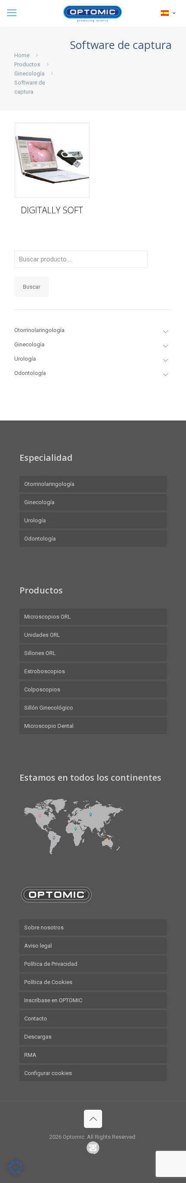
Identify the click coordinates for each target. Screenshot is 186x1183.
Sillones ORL (40, 653)
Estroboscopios (44, 671)
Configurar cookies (48, 1073)
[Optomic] (93, 13)
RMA (30, 1055)
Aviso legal (38, 945)
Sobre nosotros (44, 927)
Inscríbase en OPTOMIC (53, 1000)
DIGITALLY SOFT (52, 210)
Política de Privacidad (50, 964)
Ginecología (29, 73)
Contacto (35, 1018)
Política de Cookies (48, 982)
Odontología (40, 538)
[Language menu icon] (168, 13)
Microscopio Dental (49, 726)
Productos (27, 64)
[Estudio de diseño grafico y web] (93, 1149)
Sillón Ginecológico (48, 707)
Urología (35, 520)
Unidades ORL (42, 635)
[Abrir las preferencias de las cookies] (15, 1172)
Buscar (31, 287)
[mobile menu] (11, 13)
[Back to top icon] (93, 1119)
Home (21, 55)
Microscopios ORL (47, 616)
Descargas (37, 1036)
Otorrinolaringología (49, 484)
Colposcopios (42, 689)
